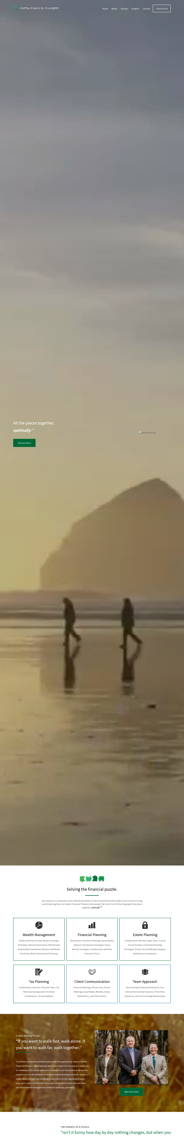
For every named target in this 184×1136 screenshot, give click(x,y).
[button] (105, 8)
